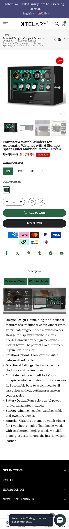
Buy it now (34, 223)
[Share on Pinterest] (28, 253)
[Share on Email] (61, 253)
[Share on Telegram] (50, 253)
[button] (10, 281)
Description (35, 271)
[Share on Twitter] (17, 253)
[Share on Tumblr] (39, 253)
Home (6, 35)
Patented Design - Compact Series (22, 38)
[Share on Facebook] (6, 253)
